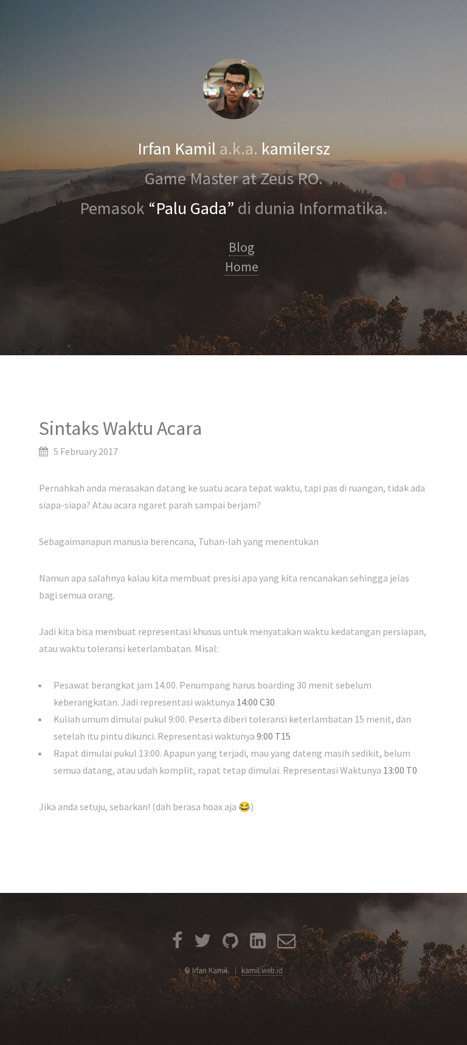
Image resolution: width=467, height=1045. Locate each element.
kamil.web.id (262, 970)
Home (241, 267)
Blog (241, 247)
